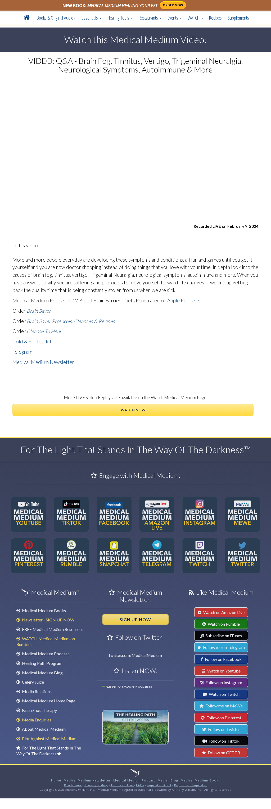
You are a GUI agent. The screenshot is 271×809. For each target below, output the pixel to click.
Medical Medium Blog (42, 672)
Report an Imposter (190, 785)
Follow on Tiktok (224, 740)
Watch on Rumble (223, 623)
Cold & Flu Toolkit (32, 341)
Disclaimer (73, 785)
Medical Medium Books (43, 610)
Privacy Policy (96, 785)
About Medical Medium (43, 728)
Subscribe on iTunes (223, 635)
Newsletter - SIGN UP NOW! (48, 619)
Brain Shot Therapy (39, 710)
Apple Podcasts (183, 300)
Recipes (215, 17)
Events (173, 17)
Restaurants (149, 17)
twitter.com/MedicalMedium (135, 655)
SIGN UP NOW (135, 619)
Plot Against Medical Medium (48, 738)
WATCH (194, 17)
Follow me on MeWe (224, 705)
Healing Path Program (41, 663)
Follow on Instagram (223, 682)
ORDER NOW (173, 5)
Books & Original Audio (55, 17)
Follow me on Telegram (223, 647)
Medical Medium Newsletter (43, 362)
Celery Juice (32, 681)
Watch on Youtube (223, 670)
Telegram (22, 352)
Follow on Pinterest (223, 717)
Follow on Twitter (223, 729)
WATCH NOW (133, 410)
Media (163, 780)
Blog (174, 780)
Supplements (238, 17)
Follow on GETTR (223, 752)
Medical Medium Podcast (45, 653)
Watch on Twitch (224, 694)
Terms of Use (122, 785)
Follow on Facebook (223, 659)
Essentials (90, 17)
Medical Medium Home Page (48, 700)
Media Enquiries (36, 719)
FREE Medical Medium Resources (52, 629)
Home (56, 780)
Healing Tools (118, 17)
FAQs (140, 785)
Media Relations (36, 691)
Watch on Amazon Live (223, 612)
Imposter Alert (159, 785)
